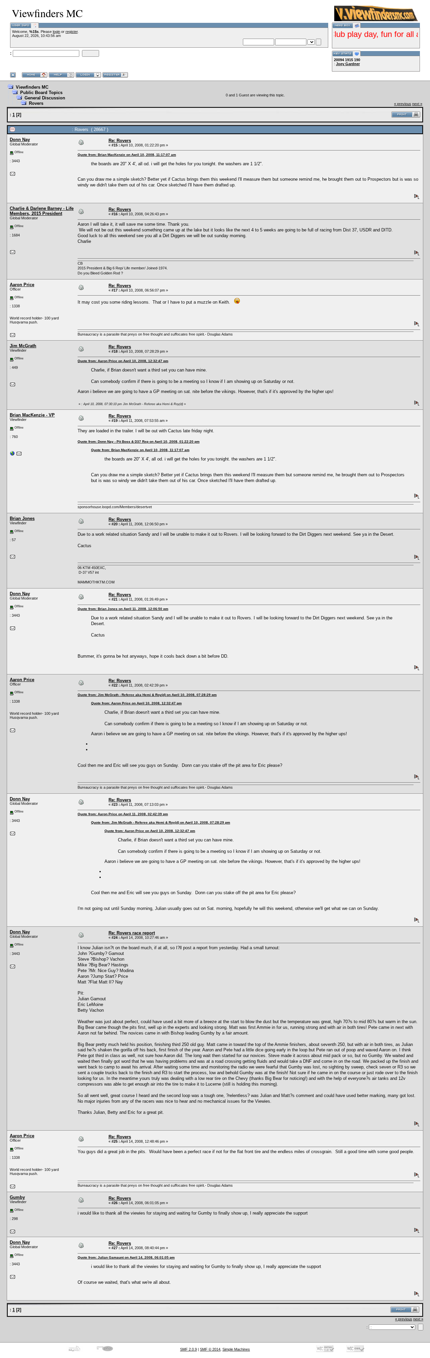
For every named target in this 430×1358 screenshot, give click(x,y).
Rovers (36, 103)
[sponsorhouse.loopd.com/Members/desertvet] (12, 455)
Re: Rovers (120, 140)
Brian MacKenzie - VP (32, 415)
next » (417, 104)
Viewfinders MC (32, 87)
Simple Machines (236, 1349)
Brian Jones (22, 518)
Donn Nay (20, 139)
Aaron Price (22, 284)
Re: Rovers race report (132, 932)
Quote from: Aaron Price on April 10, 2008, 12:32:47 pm (123, 361)
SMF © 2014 (210, 1349)
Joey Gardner (348, 64)
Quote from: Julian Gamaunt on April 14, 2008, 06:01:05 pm (126, 1257)
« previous (402, 104)
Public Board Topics (41, 92)
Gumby (17, 1197)
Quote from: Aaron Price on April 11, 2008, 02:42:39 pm (123, 814)
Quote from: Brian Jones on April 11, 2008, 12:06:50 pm (123, 609)
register (72, 32)
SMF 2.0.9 (188, 1349)
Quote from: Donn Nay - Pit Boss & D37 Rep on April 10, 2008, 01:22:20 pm (139, 441)
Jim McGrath (23, 345)
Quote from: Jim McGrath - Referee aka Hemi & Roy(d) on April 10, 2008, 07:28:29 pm (147, 695)
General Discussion (45, 97)
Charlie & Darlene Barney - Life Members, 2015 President (42, 211)
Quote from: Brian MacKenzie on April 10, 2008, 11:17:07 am (127, 155)
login (56, 32)
